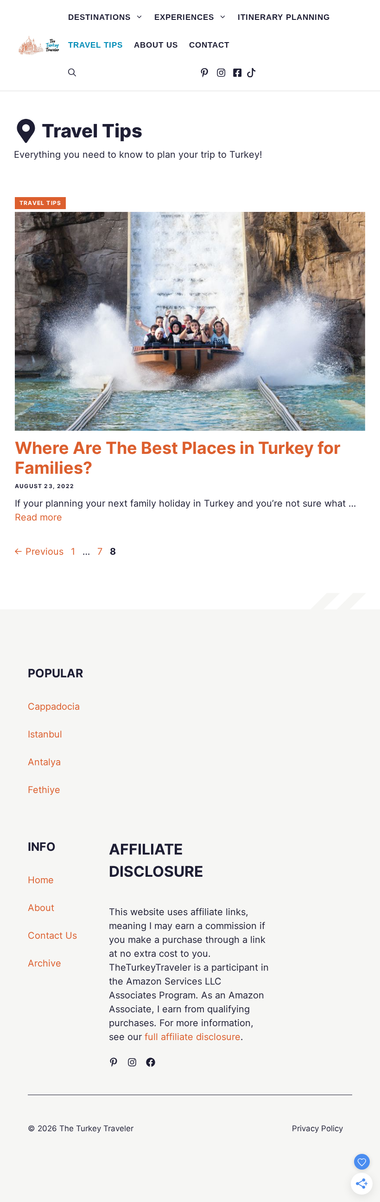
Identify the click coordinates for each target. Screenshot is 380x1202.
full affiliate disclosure (193, 1036)
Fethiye (44, 789)
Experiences (184, 17)
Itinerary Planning (284, 17)
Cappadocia (54, 706)
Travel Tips (95, 45)
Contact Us (52, 935)
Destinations (99, 17)
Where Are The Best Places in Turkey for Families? (178, 458)
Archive (44, 963)
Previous (38, 551)
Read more (38, 517)
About (41, 907)
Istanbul (45, 734)
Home (41, 880)
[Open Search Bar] (72, 73)
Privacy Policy (317, 1128)
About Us (156, 45)
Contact (209, 45)
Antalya (44, 762)
